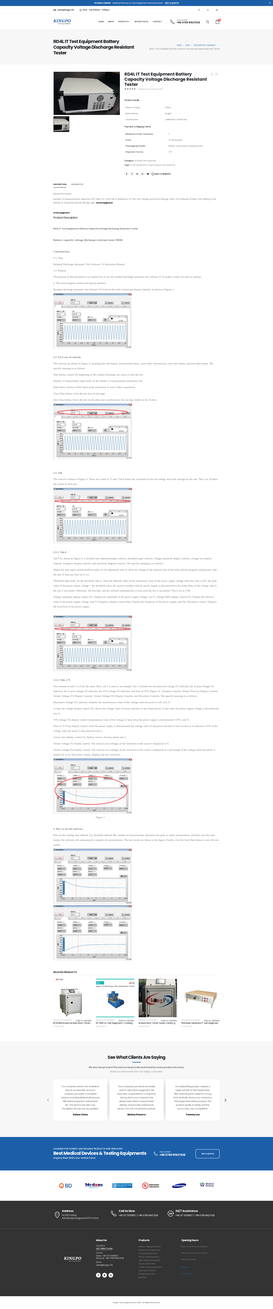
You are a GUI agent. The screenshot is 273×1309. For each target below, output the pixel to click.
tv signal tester (153, 165)
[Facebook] (199, 10)
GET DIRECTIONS (104, 1248)
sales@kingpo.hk (104, 1265)
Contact (157, 21)
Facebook (126, 174)
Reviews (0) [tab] (77, 184)
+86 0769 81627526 (114, 1258)
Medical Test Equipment (150, 1250)
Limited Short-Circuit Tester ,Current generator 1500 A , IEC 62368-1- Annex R (175, 1023)
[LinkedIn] (217, 10)
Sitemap (185, 1267)
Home (101, 21)
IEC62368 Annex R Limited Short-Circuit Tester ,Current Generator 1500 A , (88, 1023)
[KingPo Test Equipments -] (62, 21)
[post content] (72, 998)
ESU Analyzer (187, 1274)
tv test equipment (167, 165)
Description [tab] (59, 184)
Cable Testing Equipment (150, 1267)
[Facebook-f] (98, 1275)
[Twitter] (104, 1275)
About (111, 21)
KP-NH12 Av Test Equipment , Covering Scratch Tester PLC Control (127, 1023)
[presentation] (47, 1100)
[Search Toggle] (207, 22)
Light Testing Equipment (149, 1260)
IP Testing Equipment (148, 1253)
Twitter (132, 174)
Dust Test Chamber (147, 1270)
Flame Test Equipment (149, 1257)
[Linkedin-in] (110, 1275)
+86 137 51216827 (110, 1255)
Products (123, 21)
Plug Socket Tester (147, 1263)
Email (148, 174)
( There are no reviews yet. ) (150, 89)
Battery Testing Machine (150, 1246)
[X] (208, 10)
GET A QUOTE (172, 3)
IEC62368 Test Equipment (145, 160)
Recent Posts (141, 21)
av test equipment (138, 165)
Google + (142, 174)
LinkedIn (137, 174)
